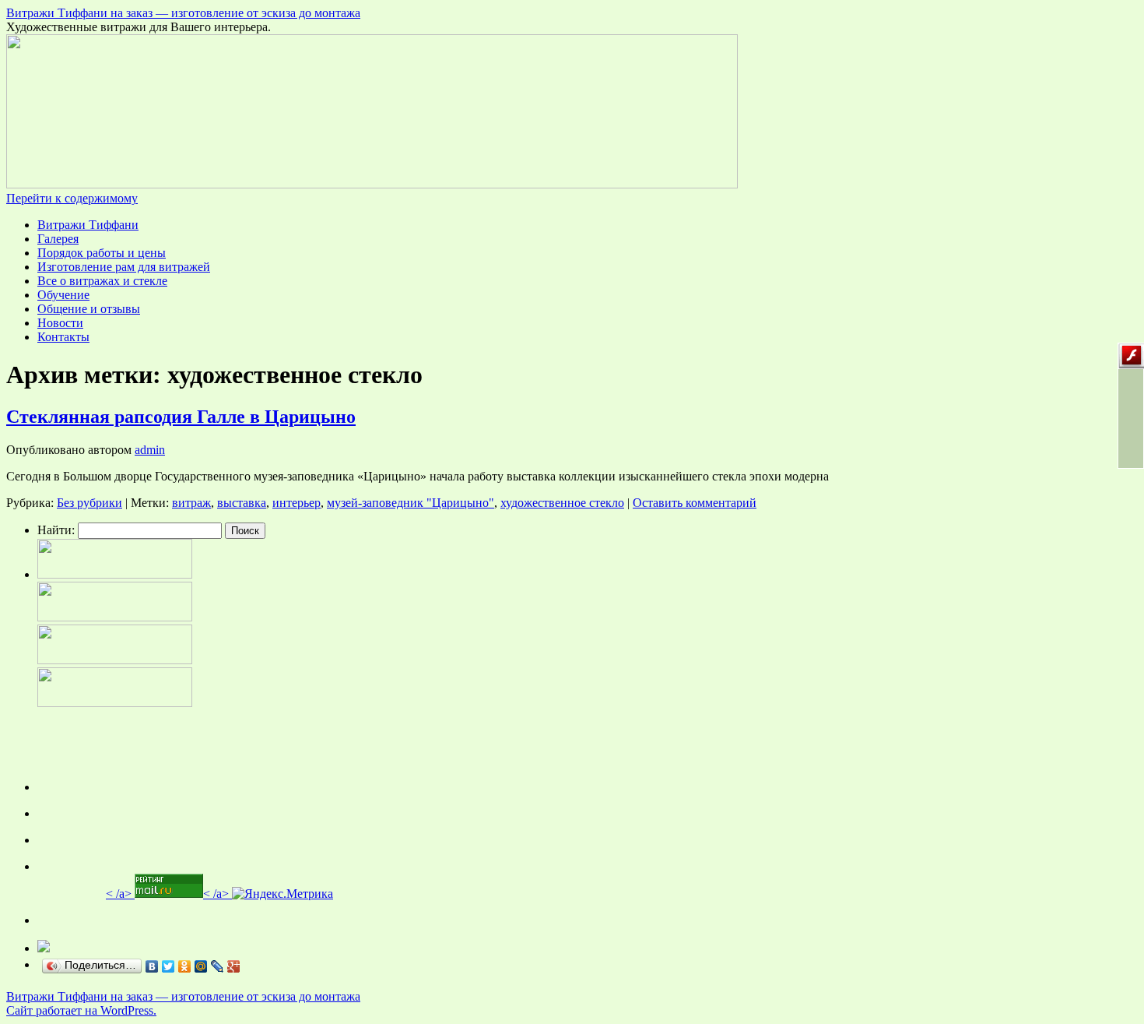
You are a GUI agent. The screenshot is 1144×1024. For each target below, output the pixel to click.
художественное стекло (562, 502)
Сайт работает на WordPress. (81, 1010)
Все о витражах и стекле (102, 280)
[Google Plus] (234, 966)
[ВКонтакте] (152, 966)
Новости (60, 322)
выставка (241, 502)
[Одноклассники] (185, 966)
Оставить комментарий (694, 502)
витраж (191, 502)
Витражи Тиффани (88, 224)
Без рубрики (89, 502)
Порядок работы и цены (101, 252)
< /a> (119, 893)
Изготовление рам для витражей (123, 266)
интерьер (296, 502)
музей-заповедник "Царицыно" (410, 502)
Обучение (63, 294)
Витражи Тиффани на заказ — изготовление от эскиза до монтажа (183, 12)
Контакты (63, 336)
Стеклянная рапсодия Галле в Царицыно (181, 416)
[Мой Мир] (201, 966)
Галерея (58, 238)
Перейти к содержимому (72, 198)
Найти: (56, 530)
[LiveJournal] (217, 966)
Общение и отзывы (88, 308)
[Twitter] (168, 966)
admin (150, 449)
